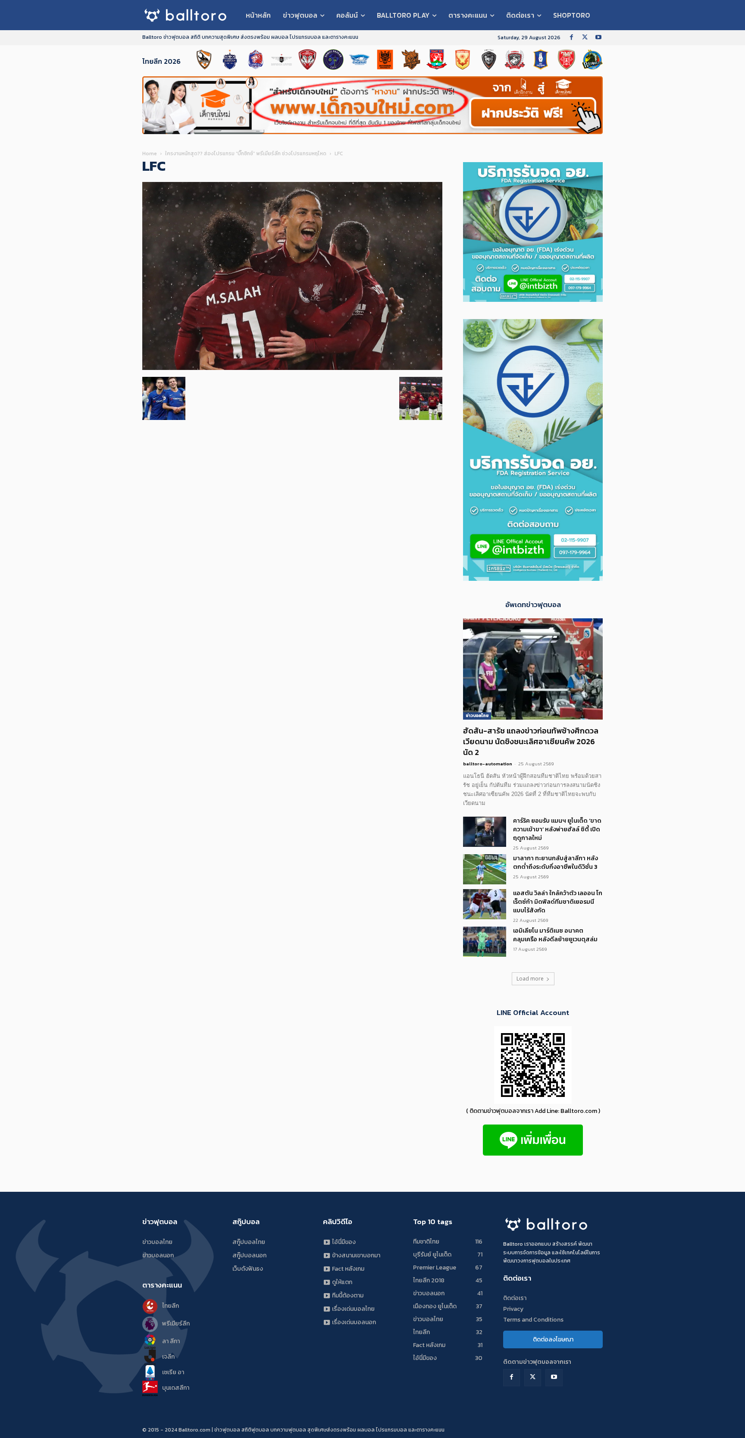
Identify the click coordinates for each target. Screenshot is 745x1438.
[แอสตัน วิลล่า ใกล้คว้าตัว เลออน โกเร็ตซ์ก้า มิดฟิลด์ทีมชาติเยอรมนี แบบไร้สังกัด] (484, 904)
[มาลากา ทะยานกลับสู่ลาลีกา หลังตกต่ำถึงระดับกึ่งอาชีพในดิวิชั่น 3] (484, 869)
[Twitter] (584, 37)
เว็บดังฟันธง (247, 1268)
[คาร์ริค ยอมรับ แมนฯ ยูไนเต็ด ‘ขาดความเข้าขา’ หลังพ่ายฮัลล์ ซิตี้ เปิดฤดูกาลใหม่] (484, 832)
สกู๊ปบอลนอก (249, 1255)
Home (149, 153)
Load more (530, 978)
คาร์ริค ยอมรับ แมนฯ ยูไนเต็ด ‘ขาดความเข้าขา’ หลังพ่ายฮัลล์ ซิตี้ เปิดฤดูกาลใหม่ (557, 829)
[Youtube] (598, 37)
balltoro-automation (487, 763)
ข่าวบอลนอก (158, 1255)
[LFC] (292, 368)
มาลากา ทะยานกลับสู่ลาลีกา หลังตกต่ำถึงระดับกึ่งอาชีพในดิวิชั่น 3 (555, 862)
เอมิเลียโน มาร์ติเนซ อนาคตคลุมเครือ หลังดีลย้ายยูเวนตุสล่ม (555, 935)
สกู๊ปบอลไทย (248, 1242)
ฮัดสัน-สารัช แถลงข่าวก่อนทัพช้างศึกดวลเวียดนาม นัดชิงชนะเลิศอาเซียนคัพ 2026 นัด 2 (530, 741)
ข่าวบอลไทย (477, 715)
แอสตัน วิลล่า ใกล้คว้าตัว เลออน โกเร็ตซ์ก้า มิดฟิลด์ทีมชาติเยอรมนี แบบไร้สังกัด (557, 902)
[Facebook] (571, 37)
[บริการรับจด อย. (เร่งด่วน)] (533, 578)
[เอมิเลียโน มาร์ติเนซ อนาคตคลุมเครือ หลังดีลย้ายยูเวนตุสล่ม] (484, 942)
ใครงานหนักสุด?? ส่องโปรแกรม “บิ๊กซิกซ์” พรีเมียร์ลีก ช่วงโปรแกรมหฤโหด (245, 153)
